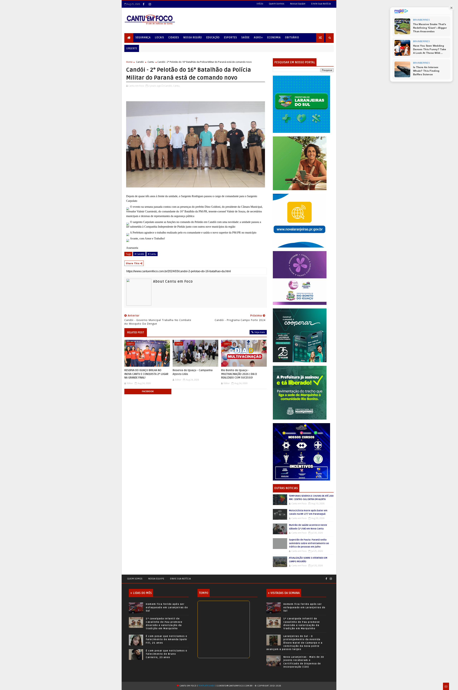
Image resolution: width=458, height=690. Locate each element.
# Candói (139, 254)
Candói (140, 61)
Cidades (173, 37)
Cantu (151, 61)
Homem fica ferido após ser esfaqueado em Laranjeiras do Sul (167, 607)
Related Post (135, 332)
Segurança (143, 37)
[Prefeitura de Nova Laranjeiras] (300, 220)
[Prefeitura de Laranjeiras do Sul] (301, 104)
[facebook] (143, 4)
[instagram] (149, 4)
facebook (148, 391)
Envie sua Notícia (180, 578)
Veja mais (259, 332)
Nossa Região (192, 37)
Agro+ (258, 37)
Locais (159, 37)
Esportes (230, 37)
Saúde (245, 37)
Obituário (292, 37)
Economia (274, 37)
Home (129, 61)
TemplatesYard (206, 685)
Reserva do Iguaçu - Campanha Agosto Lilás (193, 372)
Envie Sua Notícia (321, 3)
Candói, (168, 85)
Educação (213, 37)
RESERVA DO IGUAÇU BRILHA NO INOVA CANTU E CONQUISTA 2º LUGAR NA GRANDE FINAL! (146, 374)
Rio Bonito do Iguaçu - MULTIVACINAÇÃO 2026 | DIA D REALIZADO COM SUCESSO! (239, 374)
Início (260, 3)
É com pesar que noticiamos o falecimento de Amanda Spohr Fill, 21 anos (166, 639)
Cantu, (176, 85)
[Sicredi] (300, 163)
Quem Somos (276, 3)
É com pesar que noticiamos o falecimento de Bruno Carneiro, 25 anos (166, 654)
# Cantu (152, 254)
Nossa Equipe (297, 3)
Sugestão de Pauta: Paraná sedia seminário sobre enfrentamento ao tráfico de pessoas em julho (309, 543)
